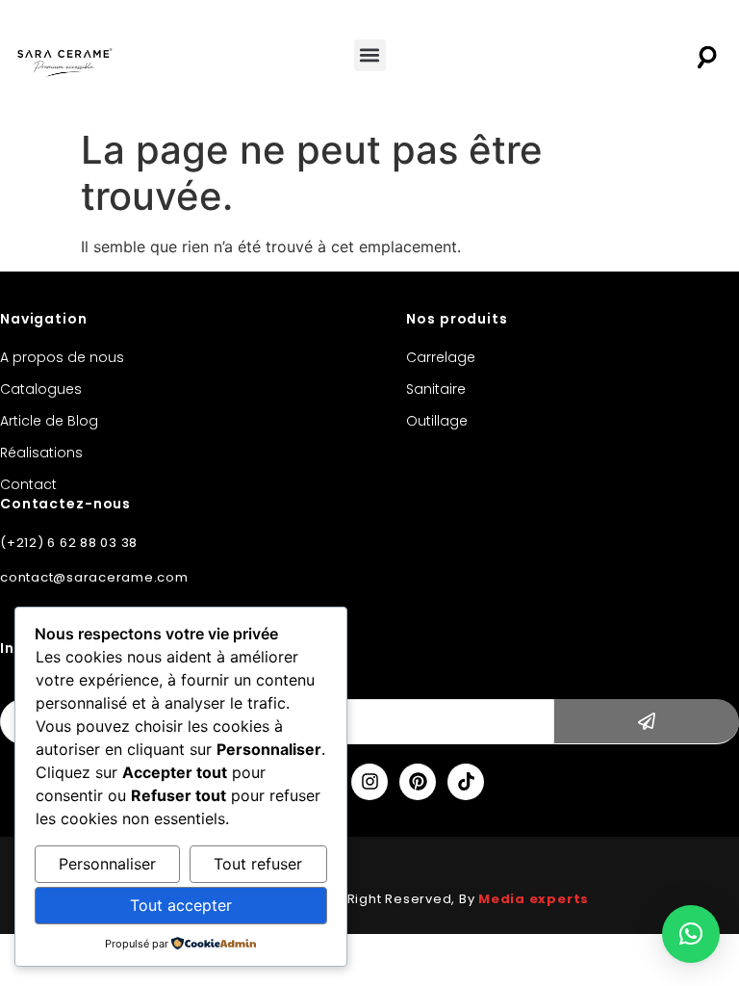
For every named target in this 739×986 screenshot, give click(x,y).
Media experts (533, 899)
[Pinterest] (417, 782)
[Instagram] (369, 782)
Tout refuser (258, 863)
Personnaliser (107, 863)
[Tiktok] (465, 782)
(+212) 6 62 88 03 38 (69, 542)
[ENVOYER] (646, 721)
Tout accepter (181, 905)
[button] (370, 55)
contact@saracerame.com (94, 577)
